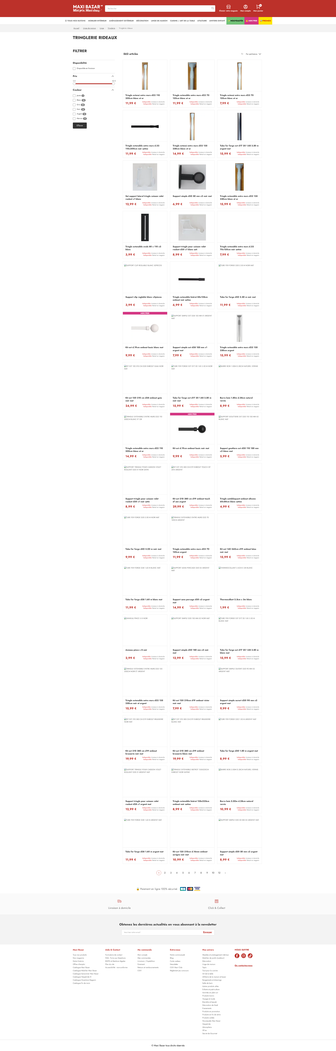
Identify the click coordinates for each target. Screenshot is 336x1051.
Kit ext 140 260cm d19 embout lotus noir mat (238, 550)
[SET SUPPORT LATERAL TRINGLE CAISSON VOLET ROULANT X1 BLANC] (145, 177)
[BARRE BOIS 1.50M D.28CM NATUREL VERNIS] (239, 378)
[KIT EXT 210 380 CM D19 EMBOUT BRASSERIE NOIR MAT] (145, 731)
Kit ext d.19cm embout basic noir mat (191, 448)
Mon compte (142, 955)
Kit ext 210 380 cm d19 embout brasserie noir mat (141, 752)
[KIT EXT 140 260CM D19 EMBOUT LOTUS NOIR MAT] (239, 530)
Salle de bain (207, 983)
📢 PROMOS (265, 20)
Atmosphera (207, 1027)
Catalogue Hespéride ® (82, 977)
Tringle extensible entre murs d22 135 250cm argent (239, 349)
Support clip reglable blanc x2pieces (143, 297)
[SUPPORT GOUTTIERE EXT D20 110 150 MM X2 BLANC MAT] (239, 429)
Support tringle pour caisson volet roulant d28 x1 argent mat (141, 803)
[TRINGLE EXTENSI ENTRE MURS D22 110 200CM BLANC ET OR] (145, 76)
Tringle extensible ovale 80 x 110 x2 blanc (143, 248)
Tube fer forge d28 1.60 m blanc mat (143, 599)
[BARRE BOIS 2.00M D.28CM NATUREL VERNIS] (239, 782)
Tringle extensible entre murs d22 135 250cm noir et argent (144, 702)
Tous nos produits (80, 955)
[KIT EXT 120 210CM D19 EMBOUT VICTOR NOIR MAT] (192, 681)
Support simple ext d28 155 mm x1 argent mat (190, 349)
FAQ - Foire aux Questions (115, 958)
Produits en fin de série (211, 1015)
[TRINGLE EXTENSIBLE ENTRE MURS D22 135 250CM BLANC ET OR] (239, 177)
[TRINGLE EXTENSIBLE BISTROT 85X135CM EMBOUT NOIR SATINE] (192, 278)
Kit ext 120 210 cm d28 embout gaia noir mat (143, 399)
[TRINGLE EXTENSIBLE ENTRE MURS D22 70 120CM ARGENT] (192, 530)
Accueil (76, 28)
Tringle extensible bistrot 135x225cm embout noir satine (191, 803)
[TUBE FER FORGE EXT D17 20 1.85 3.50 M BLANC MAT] (239, 630)
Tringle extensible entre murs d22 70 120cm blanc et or (191, 97)
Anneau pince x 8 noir (136, 650)
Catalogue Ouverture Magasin (84, 980)
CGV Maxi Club (176, 968)
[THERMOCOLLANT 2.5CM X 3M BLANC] (239, 580)
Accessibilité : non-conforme (116, 968)
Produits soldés (208, 1018)
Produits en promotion (211, 1012)
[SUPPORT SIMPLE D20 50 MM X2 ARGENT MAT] (239, 832)
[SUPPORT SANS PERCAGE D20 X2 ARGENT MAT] (192, 580)
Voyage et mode (208, 999)
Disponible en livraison (86, 68)
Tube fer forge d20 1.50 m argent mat (239, 750)
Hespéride (206, 1024)
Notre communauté (177, 955)
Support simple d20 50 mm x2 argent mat (238, 853)
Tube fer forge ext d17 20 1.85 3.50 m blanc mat (239, 651)
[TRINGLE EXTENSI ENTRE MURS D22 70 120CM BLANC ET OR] (239, 76)
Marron (81, 118)
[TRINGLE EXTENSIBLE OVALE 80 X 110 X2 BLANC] (145, 227)
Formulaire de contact (113, 955)
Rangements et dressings (212, 980)
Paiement (141, 964)
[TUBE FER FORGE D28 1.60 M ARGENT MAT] (145, 832)
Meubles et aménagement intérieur (215, 955)
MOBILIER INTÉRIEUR (97, 20)
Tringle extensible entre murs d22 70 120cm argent (191, 550)
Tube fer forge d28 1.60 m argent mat (144, 851)
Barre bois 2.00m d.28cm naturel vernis (236, 803)
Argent (81, 114)
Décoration (206, 961)
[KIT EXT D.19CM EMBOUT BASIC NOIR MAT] (192, 429)
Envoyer (207, 932)
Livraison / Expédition (146, 961)
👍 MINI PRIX (251, 20)
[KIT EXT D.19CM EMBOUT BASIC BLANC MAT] (145, 328)
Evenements (206, 1008)
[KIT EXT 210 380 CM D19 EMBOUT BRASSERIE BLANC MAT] (192, 731)
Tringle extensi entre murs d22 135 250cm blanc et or (190, 147)
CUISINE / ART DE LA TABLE (182, 20)
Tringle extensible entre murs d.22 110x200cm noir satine (142, 147)
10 (213, 872)
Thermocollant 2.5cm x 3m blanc (236, 599)
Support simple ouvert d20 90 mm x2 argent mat (238, 702)
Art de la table (207, 974)
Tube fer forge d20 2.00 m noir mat (143, 549)
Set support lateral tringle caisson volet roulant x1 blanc (144, 198)
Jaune (80, 95)
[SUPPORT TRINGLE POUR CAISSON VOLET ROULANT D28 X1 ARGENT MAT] (145, 782)
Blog (172, 958)
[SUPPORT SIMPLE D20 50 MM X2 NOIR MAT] (192, 177)
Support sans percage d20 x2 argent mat (191, 601)
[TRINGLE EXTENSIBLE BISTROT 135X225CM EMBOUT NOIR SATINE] (192, 782)
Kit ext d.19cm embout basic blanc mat (144, 347)
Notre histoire (78, 961)
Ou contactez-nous (243, 965)
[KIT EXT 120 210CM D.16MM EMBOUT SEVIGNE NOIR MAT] (192, 832)
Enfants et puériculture (210, 990)
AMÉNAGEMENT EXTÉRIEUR (121, 20)
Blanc (81, 100)
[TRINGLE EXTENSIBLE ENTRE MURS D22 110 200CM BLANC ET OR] (145, 429)
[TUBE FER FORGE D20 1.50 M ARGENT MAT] (239, 731)
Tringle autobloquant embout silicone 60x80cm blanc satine (238, 500)
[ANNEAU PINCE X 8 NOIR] (145, 630)
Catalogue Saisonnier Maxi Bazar (86, 974)
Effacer (80, 125)
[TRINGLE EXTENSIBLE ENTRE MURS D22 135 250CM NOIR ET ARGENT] (145, 681)
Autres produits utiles (210, 986)
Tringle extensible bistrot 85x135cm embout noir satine (190, 298)
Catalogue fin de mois (81, 983)
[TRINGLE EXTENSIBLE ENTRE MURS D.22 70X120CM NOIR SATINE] (239, 227)
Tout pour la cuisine (210, 971)
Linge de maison (89, 28)
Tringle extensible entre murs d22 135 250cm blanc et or (239, 198)
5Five (204, 1031)
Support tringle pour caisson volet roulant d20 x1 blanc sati (189, 248)
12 (219, 872)
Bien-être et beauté (209, 1002)
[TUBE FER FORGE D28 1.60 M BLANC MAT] (145, 580)
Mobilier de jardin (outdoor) (213, 958)
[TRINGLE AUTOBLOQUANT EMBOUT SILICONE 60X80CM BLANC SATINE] (239, 479)
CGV (139, 971)
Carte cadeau (175, 961)
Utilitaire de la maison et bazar (214, 977)
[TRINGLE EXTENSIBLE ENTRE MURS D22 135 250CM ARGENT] (239, 328)
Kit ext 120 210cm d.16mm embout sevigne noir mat (190, 853)
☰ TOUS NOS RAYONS (75, 20)
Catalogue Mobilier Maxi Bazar (85, 971)
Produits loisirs (208, 996)
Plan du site (109, 964)
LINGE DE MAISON (159, 20)
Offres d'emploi (79, 964)
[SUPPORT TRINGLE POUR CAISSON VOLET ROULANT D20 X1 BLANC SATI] (192, 227)
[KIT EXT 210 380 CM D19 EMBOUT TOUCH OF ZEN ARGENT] (192, 479)
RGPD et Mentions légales (115, 961)
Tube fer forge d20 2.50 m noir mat (238, 297)
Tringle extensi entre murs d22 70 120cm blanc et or (237, 97)
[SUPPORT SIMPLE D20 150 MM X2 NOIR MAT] (192, 630)
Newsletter (174, 964)
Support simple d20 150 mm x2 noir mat (191, 651)
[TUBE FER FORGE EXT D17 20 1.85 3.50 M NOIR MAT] (192, 378)
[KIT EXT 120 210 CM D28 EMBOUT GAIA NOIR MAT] (145, 378)
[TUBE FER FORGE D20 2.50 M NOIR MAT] (239, 278)
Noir (80, 109)
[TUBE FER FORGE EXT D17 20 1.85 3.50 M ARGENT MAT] (239, 126)
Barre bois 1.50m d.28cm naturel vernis (236, 399)
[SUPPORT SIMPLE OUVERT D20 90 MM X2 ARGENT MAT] (239, 681)
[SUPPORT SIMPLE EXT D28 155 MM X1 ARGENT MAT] (192, 328)
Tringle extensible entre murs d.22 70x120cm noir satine (237, 248)
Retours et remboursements (148, 968)
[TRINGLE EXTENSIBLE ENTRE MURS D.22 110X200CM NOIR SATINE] (145, 126)
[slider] (74, 83)
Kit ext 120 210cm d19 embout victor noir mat (191, 702)
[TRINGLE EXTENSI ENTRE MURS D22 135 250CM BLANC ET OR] (192, 126)
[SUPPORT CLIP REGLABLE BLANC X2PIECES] (145, 278)
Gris (80, 105)
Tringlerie (111, 28)
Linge (102, 28)
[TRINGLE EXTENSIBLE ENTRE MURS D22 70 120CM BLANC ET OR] (192, 76)
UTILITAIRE (202, 20)
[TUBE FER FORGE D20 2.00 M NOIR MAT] (145, 530)
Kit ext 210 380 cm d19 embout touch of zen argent (191, 500)
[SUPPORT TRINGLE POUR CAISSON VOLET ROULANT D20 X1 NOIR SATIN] (145, 479)
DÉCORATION (142, 20)
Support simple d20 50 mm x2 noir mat (192, 196)
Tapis (204, 968)
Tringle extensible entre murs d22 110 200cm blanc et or (144, 450)
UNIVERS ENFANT (217, 20)
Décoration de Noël (210, 1005)
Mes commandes (144, 958)
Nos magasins (78, 958)
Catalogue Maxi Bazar (81, 968)
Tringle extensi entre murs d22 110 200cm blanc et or (142, 97)
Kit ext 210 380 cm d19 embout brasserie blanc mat (188, 752)
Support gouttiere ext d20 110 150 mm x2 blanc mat (239, 450)
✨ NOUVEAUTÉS (235, 20)
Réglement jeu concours (179, 971)
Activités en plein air (210, 993)
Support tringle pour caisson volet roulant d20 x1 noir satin (141, 500)
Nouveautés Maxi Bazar (211, 1021)
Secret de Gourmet (209, 1034)
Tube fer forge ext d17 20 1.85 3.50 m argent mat (239, 147)
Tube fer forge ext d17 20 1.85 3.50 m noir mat (192, 399)
